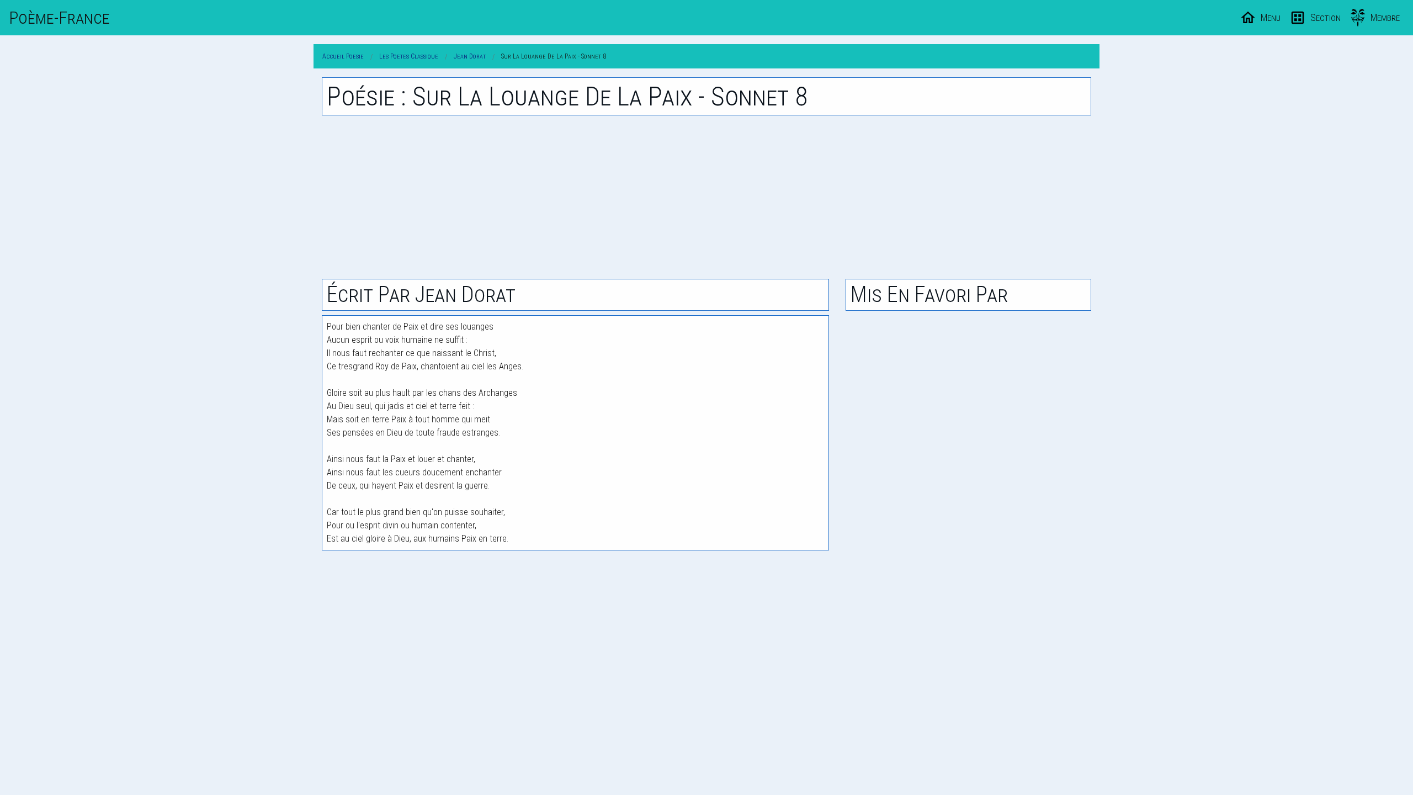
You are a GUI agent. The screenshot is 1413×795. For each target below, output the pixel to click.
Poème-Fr (59, 17)
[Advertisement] (706, 197)
